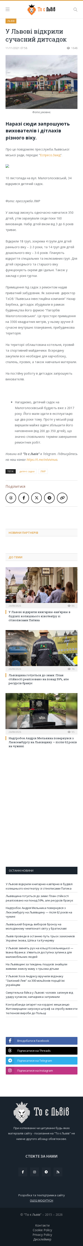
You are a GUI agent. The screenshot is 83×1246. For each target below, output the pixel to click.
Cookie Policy (42, 1230)
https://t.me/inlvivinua (42, 459)
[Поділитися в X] (36, 498)
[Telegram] (46, 1172)
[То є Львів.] (41, 9)
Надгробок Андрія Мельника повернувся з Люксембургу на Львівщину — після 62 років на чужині (43, 742)
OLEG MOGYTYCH (41, 1200)
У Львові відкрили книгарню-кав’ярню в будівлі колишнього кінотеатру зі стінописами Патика (39, 616)
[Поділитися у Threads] (11, 498)
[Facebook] (22, 1172)
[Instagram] (34, 1172)
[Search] (75, 9)
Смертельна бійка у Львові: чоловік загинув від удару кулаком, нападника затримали (39, 995)
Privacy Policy (42, 1235)
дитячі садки (27, 471)
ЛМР (43, 471)
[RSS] (58, 1172)
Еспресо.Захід (50, 155)
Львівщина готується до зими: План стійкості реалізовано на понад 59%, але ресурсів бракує (39, 679)
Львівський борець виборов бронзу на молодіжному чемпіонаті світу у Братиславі (36, 926)
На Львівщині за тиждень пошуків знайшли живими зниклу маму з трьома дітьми (36, 966)
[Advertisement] (44, 514)
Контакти (42, 1225)
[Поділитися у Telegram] (49, 498)
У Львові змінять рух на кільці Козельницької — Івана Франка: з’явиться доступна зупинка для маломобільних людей (39, 952)
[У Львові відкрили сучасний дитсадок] (41, 82)
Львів (11, 21)
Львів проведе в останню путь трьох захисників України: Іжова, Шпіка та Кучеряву (40, 938)
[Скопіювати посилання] (62, 498)
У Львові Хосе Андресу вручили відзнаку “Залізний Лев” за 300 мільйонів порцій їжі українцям (35, 980)
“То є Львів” (32, 1214)
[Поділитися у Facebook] (23, 498)
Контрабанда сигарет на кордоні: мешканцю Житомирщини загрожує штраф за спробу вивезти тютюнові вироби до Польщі (41, 1008)
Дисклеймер (42, 1239)
